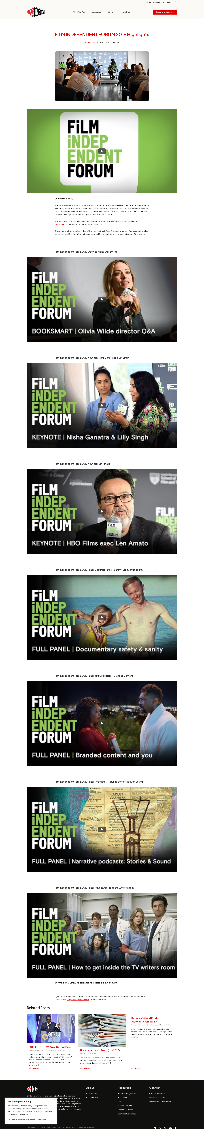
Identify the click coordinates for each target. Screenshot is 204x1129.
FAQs (120, 1102)
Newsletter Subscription (160, 1102)
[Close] (54, 1099)
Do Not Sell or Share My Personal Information (27, 1120)
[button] (175, 2)
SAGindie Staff (92, 1097)
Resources (96, 12)
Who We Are (79, 12)
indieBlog (126, 12)
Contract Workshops (127, 1114)
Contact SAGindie (157, 1093)
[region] (31, 1111)
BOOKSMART (61, 224)
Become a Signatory (127, 1093)
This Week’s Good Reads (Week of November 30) (144, 1019)
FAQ (168, 2)
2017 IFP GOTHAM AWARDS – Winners (50, 1046)
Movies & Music (125, 1106)
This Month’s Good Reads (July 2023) (100, 1050)
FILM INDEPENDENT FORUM (72, 205)
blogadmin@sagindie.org (78, 999)
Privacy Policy (70, 1128)
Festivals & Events (157, 1097)
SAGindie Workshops (155, 2)
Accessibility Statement (85, 1128)
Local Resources (125, 1110)
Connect (111, 12)
